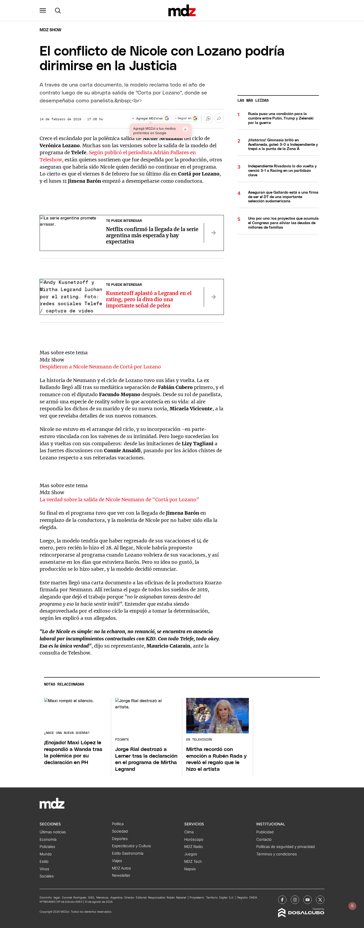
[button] (43, 10)
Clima (189, 832)
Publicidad (265, 832)
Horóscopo (193, 839)
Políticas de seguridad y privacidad (285, 846)
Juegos (190, 854)
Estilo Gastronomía (127, 853)
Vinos (44, 869)
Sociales (47, 876)
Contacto (264, 839)
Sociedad (120, 831)
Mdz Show (50, 30)
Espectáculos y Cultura (131, 846)
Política (118, 824)
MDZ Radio (193, 846)
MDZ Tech (193, 861)
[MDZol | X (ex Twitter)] (320, 900)
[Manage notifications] (352, 906)
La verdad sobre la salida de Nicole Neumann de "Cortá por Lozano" (119, 500)
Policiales (47, 846)
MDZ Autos (121, 868)
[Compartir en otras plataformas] (219, 118)
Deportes (120, 839)
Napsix (190, 869)
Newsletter (121, 875)
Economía (48, 839)
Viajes (117, 861)
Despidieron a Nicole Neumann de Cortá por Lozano (100, 367)
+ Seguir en (183, 118)
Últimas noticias (53, 832)
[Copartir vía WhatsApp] (208, 118)
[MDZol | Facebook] (282, 900)
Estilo (44, 861)
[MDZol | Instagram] (295, 900)
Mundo (46, 854)
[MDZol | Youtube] (308, 900)
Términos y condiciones (276, 854)
